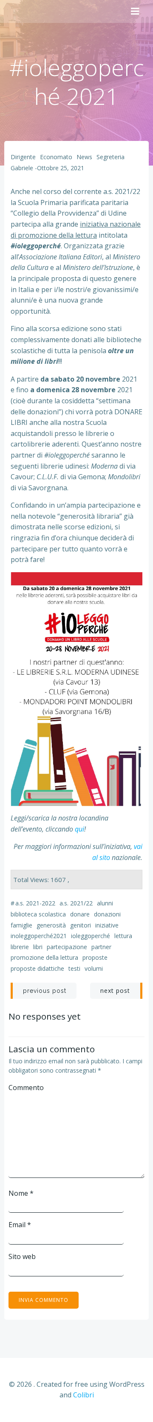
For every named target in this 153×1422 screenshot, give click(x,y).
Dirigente (23, 157)
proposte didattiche (37, 968)
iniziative (107, 925)
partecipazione (67, 947)
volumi (94, 968)
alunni (105, 903)
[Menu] (135, 11)
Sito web (22, 1256)
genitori (80, 925)
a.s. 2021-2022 (35, 903)
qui (79, 829)
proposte (95, 957)
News (84, 157)
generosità (51, 925)
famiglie (21, 925)
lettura (123, 936)
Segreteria (110, 157)
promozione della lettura (44, 957)
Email (19, 1224)
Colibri (83, 1395)
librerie (20, 947)
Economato (56, 157)
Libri (37, 947)
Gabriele (22, 168)
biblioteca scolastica (38, 914)
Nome (21, 1193)
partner (101, 947)
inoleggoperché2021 (39, 936)
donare (80, 914)
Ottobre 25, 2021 (60, 168)
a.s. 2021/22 (76, 903)
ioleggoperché (90, 936)
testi (74, 968)
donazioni (107, 914)
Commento (26, 1087)
